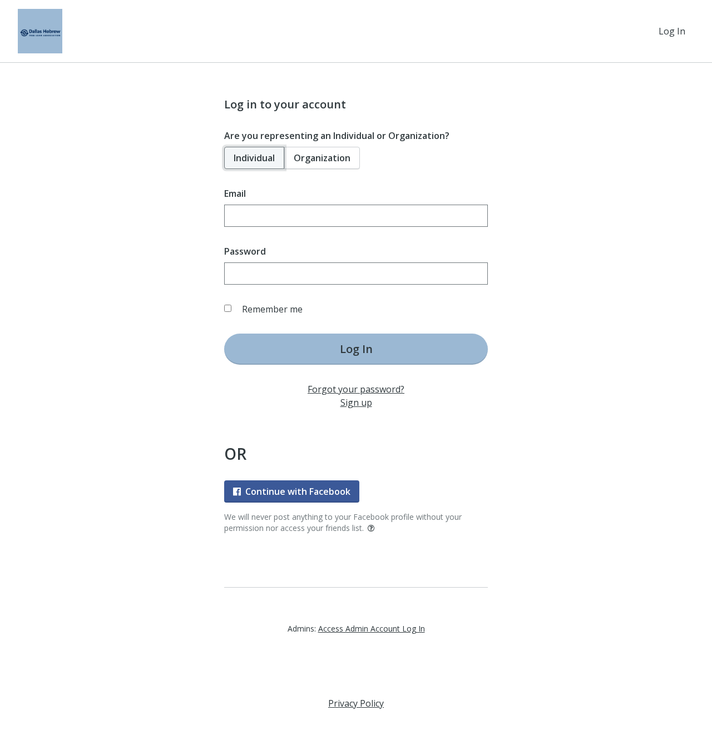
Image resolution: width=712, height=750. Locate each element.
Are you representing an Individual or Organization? (336, 136)
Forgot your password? (356, 389)
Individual (254, 158)
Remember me (272, 309)
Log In (672, 31)
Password (245, 251)
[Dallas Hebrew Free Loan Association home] (40, 31)
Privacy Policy (356, 703)
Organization (322, 158)
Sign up (356, 402)
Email (235, 193)
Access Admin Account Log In (371, 628)
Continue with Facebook (297, 491)
